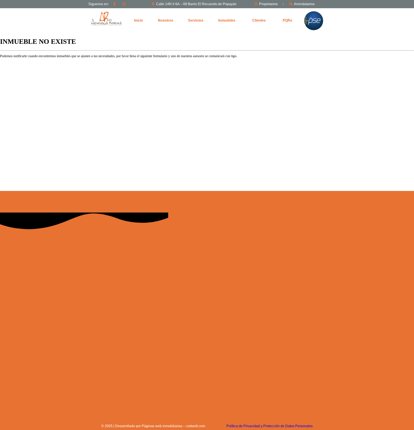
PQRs (287, 20)
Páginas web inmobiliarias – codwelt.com (173, 426)
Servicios (195, 20)
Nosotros (165, 20)
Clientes (259, 20)
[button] (227, 20)
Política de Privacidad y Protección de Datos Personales (269, 426)
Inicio (138, 20)
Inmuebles (226, 20)
